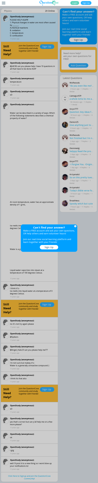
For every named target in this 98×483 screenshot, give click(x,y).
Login (74, 3)
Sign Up (86, 3)
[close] (75, 226)
